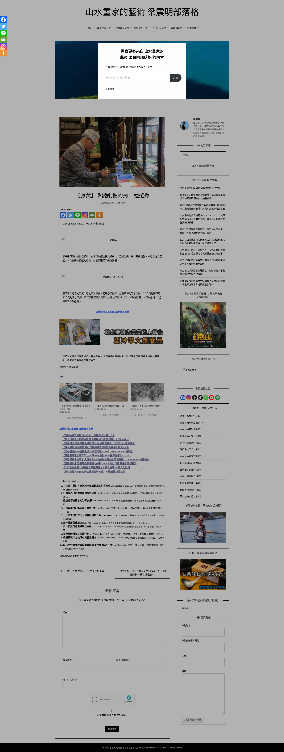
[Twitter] (3, 26)
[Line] (3, 33)
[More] (3, 53)
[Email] (3, 39)
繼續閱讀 (109, 89)
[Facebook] (3, 19)
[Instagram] (3, 46)
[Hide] (1, 59)
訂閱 (175, 77)
